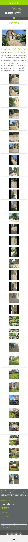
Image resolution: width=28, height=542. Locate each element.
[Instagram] (13, 3)
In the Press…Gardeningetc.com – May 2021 (9, 523)
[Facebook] (10, 3)
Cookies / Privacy (4, 512)
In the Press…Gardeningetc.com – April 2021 (9, 525)
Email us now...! (4, 508)
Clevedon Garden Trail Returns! (7, 518)
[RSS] (18, 3)
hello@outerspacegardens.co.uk (18, 1)
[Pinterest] (15, 3)
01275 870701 (7, 1)
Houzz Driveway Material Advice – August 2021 (9, 521)
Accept (13, 539)
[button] (14, 18)
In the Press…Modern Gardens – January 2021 (9, 527)
